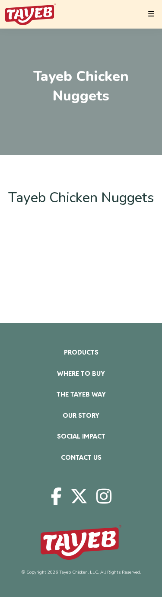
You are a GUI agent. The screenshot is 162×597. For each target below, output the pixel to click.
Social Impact (81, 436)
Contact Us (81, 457)
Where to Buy (81, 373)
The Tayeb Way (81, 394)
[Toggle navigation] (151, 14)
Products (81, 352)
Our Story (81, 415)
